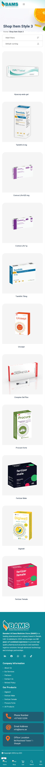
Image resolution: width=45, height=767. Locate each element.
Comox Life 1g (21, 246)
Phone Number (21, 715)
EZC (20, 753)
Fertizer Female (21, 599)
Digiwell (21, 549)
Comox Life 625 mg (21, 195)
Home (5, 32)
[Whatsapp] (18, 656)
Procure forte (21, 448)
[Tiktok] (31, 656)
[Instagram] (24, 656)
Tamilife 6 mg (21, 145)
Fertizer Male (21, 498)
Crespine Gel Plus (21, 397)
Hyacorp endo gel (21, 94)
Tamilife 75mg (21, 296)
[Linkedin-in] (5, 656)
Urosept (21, 347)
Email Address (21, 726)
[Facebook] (11, 656)
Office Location (21, 737)
